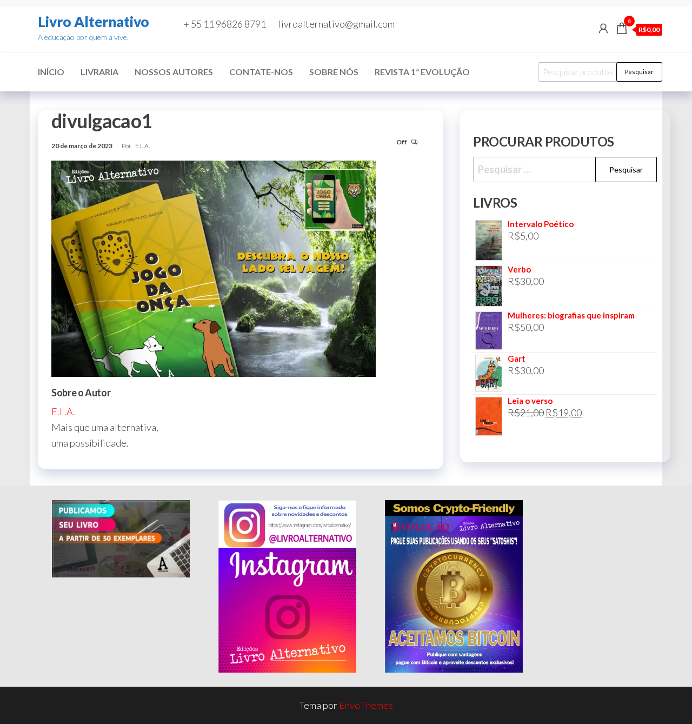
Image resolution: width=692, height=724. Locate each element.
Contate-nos (261, 72)
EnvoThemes (366, 705)
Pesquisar (639, 71)
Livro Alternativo (93, 21)
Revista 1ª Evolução (422, 72)
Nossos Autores (174, 72)
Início (51, 72)
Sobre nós (333, 72)
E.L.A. (142, 146)
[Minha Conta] (603, 28)
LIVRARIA (99, 72)
